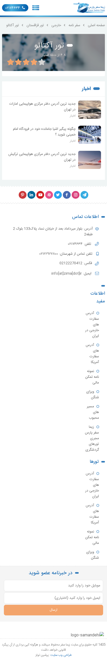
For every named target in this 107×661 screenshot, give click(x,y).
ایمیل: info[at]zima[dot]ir (71, 273)
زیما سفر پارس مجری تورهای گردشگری (92, 438)
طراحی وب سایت (61, 655)
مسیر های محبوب (93, 412)
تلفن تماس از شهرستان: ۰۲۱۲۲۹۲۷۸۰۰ (66, 254)
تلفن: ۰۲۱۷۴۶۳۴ (80, 244)
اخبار (86, 89)
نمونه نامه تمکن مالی (92, 377)
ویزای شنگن (92, 394)
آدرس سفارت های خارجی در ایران (92, 324)
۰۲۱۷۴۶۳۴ (12, 8)
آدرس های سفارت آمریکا (92, 353)
